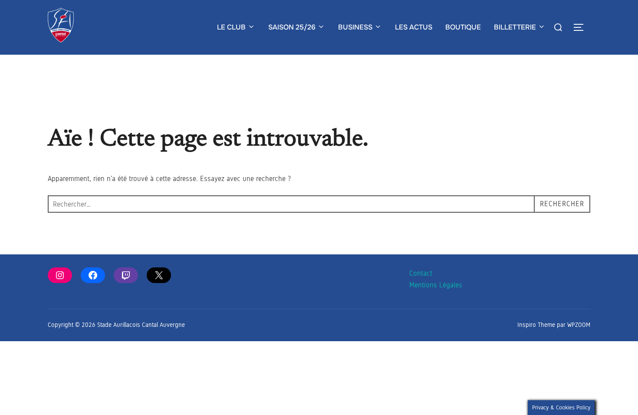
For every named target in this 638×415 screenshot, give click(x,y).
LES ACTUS (413, 27)
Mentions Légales (435, 285)
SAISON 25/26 (292, 27)
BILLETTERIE (515, 27)
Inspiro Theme (536, 325)
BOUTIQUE (463, 27)
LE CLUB (231, 27)
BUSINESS (355, 27)
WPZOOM (578, 325)
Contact (420, 273)
